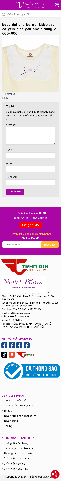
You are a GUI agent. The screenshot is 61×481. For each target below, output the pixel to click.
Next (6, 97)
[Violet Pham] (30, 5)
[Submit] (3, 14)
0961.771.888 (21, 218)
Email (9, 163)
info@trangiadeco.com (19, 313)
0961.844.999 (30, 237)
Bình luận (11, 124)
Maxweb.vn (49, 476)
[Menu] (4, 5)
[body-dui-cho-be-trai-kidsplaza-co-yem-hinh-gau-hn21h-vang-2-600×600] (30, 63)
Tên (9, 150)
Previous (8, 93)
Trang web (11, 177)
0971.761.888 (39, 218)
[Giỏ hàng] (56, 5)
